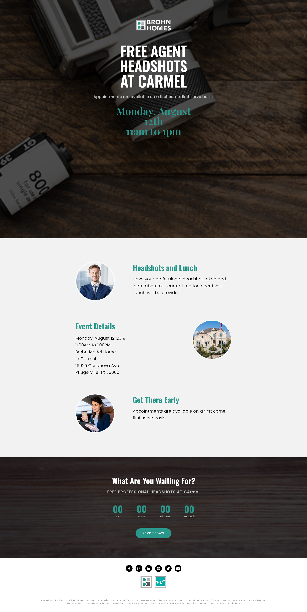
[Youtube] (178, 568)
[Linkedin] (148, 568)
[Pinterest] (158, 568)
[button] (153, 533)
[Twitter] (168, 568)
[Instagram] (139, 568)
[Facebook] (129, 568)
